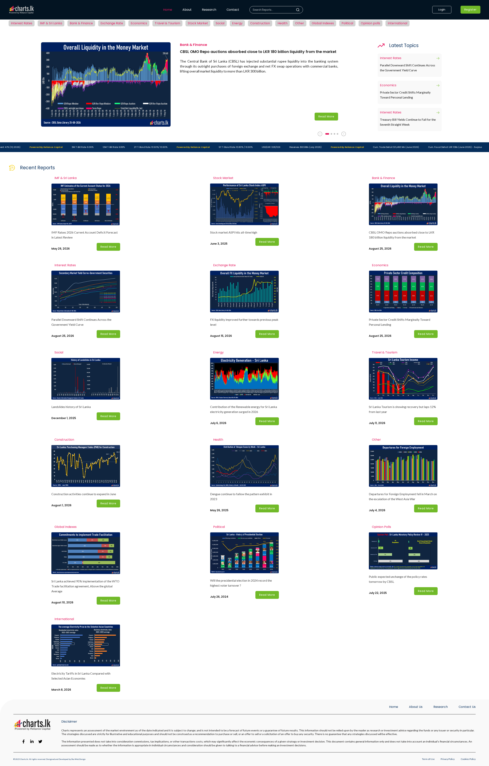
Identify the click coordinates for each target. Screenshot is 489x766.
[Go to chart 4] (337, 134)
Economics (139, 23)
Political (347, 23)
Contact (233, 9)
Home (167, 9)
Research (209, 9)
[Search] (299, 10)
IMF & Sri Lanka (51, 23)
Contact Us (467, 707)
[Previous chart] (320, 134)
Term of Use (428, 759)
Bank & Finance (81, 23)
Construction (260, 23)
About (187, 9)
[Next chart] (343, 134)
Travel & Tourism (167, 23)
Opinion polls (370, 23)
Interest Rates (21, 23)
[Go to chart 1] (327, 134)
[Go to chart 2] (331, 134)
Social (220, 23)
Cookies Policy (468, 759)
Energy (237, 23)
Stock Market (198, 23)
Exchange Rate (111, 23)
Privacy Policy (448, 759)
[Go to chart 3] (334, 134)
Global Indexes (323, 23)
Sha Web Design (78, 759)
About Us (416, 707)
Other (299, 23)
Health (282, 23)
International (397, 23)
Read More (326, 116)
